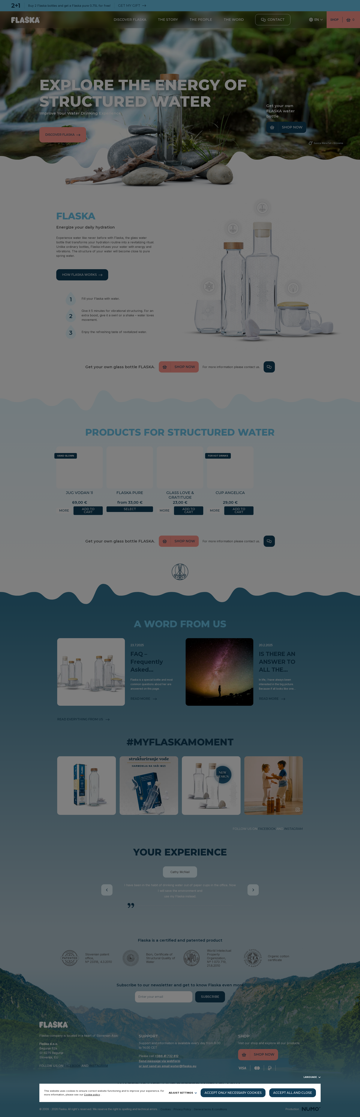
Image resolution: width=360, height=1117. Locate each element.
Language (310, 1077)
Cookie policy (92, 1094)
